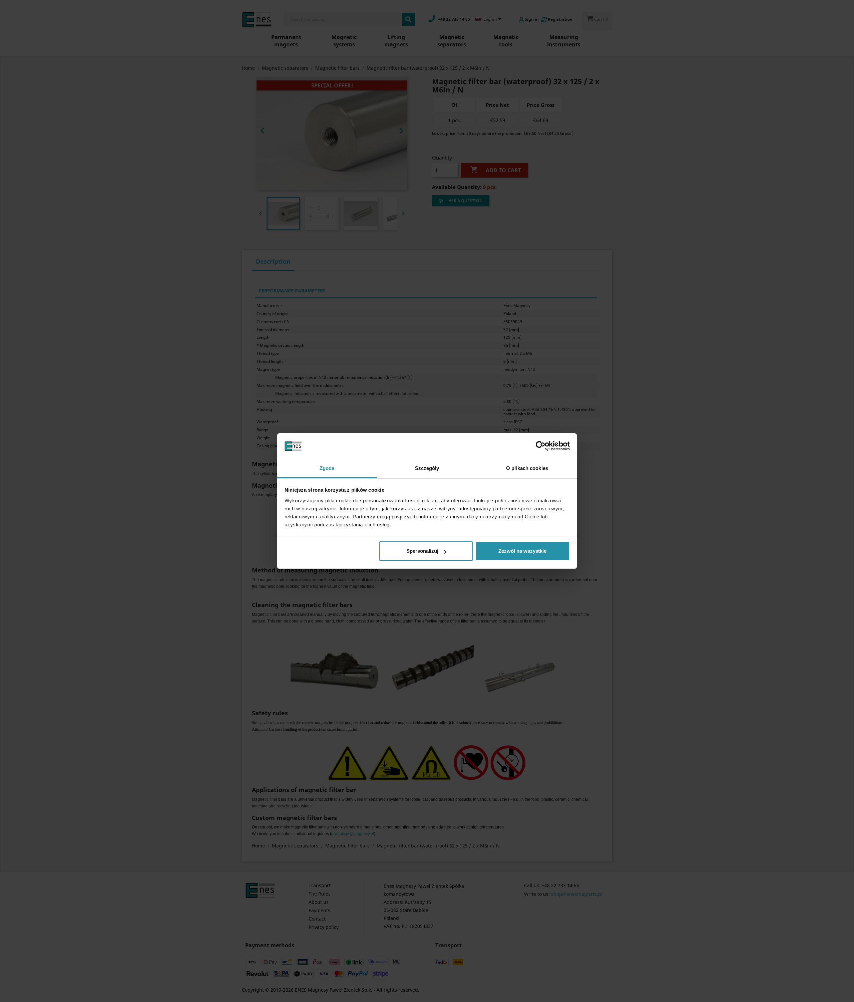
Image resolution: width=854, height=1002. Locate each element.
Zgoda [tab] (327, 468)
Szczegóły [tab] (427, 468)
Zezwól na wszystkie (522, 551)
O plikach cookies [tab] (527, 468)
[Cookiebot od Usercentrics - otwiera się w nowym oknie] (540, 446)
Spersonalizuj (422, 551)
